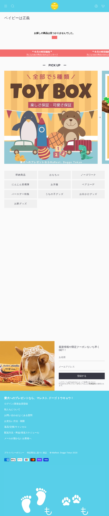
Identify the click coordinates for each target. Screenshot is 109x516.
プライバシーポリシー (75, 384)
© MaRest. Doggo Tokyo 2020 (63, 453)
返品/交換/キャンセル (15, 426)
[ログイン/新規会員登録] (96, 6)
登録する (81, 376)
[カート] (103, 6)
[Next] (100, 117)
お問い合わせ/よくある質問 (18, 415)
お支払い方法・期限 (14, 421)
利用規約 (92, 384)
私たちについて (12, 409)
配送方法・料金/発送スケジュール (21, 432)
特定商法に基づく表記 (37, 453)
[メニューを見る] (6, 6)
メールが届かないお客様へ (18, 438)
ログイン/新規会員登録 (16, 403)
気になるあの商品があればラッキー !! (35, 53)
